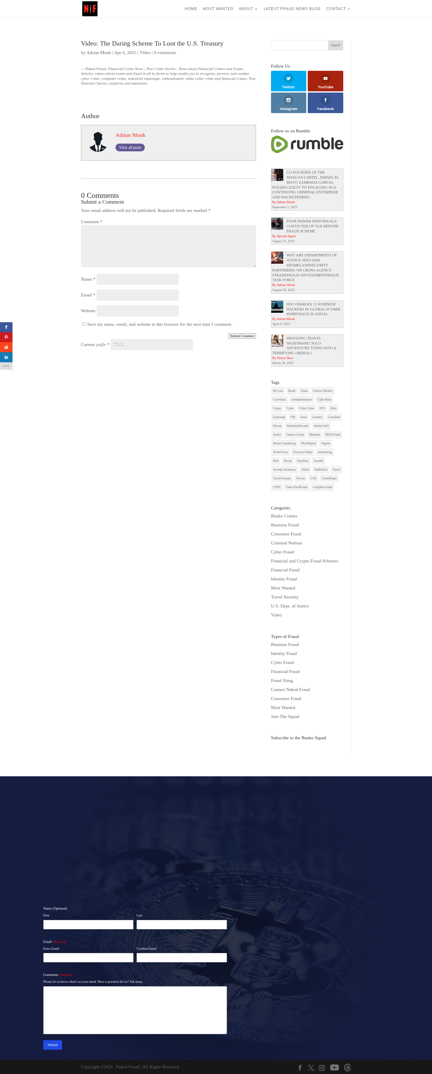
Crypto (277, 408)
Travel (336, 469)
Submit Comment (242, 336)
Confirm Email (146, 948)
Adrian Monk (98, 52)
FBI (292, 417)
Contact (336, 9)
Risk (275, 461)
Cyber (290, 408)
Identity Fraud (284, 578)
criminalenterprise (301, 399)
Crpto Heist (324, 399)
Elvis (333, 408)
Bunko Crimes (284, 515)
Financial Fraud (285, 569)
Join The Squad (285, 716)
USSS (276, 487)
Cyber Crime (306, 408)
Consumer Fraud (286, 533)
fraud (303, 417)
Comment (91, 221)
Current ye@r (95, 344)
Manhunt (314, 434)
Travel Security (282, 478)
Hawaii (277, 426)
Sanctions (302, 461)
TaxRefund (320, 469)
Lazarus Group (295, 434)
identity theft (321, 426)
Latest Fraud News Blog (292, 9)
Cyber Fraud (282, 551)
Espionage (279, 417)
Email (88, 294)
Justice (277, 434)
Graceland (334, 417)
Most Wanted (218, 9)
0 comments (165, 52)
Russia (288, 461)
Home (191, 9)
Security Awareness (284, 469)
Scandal (318, 461)
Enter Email (51, 948)
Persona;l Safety (302, 452)
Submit (53, 1045)
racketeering (325, 452)
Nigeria (325, 443)
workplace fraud (322, 487)
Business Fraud (285, 524)
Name (88, 279)
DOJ (322, 408)
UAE (313, 478)
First (46, 915)
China (304, 391)
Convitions (279, 399)
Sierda (305, 469)
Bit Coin (278, 391)
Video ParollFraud (297, 487)
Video (145, 52)
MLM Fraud (332, 434)
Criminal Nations (286, 542)
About (246, 9)
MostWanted (308, 443)
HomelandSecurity (298, 426)
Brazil (291, 391)
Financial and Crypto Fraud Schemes (304, 560)
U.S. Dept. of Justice (290, 605)
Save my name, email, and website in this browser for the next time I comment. (159, 324)
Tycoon (300, 478)
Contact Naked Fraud (290, 689)
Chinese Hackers (323, 391)
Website (88, 310)
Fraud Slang (282, 680)
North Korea (280, 452)
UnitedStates (329, 478)
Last (139, 915)
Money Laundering (284, 443)
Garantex (317, 417)
